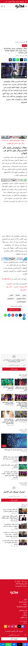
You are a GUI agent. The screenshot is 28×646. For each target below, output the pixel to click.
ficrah (17, 295)
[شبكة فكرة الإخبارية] (19, 6)
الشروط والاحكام (21, 583)
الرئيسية (22, 42)
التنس (10, 295)
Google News (6, 279)
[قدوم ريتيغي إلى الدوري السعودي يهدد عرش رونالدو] (21, 414)
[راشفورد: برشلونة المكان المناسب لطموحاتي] (7, 397)
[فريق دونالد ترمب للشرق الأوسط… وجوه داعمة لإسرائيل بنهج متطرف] (23, 534)
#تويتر (16, 287)
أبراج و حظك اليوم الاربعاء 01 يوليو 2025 (15, 449)
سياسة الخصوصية (21, 586)
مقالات (24, 615)
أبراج (25, 612)
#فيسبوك (23, 290)
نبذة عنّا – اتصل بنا (21, 581)
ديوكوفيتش (10, 298)
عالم (25, 599)
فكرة (23, 295)
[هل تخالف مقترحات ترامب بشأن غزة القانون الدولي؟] (23, 511)
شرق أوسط (23, 602)
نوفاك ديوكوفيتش (20, 298)
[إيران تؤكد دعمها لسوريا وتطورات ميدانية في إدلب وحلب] (23, 526)
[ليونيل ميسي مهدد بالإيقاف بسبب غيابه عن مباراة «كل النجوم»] (21, 382)
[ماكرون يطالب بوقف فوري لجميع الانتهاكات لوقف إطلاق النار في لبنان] (23, 518)
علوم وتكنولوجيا (22, 606)
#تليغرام (9, 284)
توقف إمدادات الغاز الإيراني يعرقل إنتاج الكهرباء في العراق (10, 542)
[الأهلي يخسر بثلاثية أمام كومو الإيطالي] (7, 382)
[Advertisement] (14, 25)
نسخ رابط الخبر (14, 309)
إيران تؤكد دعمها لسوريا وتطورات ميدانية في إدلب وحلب (10, 526)
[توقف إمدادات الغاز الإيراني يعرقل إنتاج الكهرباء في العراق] (23, 542)
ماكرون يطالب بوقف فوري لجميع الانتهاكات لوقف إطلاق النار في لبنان (10, 518)
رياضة (17, 42)
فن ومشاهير (23, 610)
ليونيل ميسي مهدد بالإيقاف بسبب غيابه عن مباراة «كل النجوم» (21, 388)
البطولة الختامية (21, 301)
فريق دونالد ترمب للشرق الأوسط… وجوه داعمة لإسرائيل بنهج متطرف (10, 534)
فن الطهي (23, 617)
